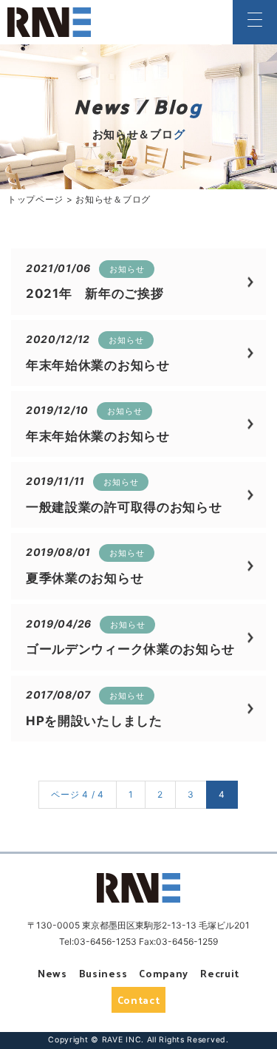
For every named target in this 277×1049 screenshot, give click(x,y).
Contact (138, 1000)
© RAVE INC (116, 1040)
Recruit (219, 973)
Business (103, 973)
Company (163, 973)
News (52, 973)
